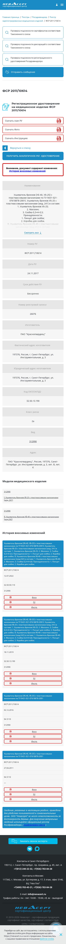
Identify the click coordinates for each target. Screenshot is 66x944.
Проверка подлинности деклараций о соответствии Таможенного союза (35, 46)
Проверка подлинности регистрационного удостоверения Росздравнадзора (31, 59)
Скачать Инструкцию (16, 138)
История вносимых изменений (27, 171)
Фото (34, 597)
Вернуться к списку (20, 147)
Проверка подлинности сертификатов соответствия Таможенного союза (35, 32)
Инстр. (34, 607)
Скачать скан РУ (13, 120)
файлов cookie (47, 938)
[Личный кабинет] (57, 5)
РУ (34, 602)
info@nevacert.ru (37, 894)
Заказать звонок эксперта (33, 841)
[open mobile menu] (62, 5)
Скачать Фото (12, 129)
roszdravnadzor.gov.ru (34, 824)
